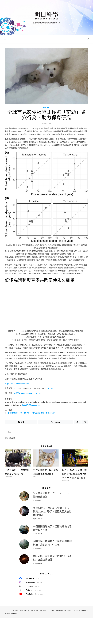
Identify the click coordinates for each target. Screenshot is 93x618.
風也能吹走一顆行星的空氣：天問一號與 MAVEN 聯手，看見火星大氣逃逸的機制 (52, 511)
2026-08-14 (37, 548)
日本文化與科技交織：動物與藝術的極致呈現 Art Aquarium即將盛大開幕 (74, 473)
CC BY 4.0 (50, 388)
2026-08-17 (37, 500)
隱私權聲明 (59, 610)
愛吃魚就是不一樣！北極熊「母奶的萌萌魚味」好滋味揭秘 (31, 413)
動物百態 (46, 108)
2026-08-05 (37, 533)
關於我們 (16, 610)
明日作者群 (43, 610)
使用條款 (67, 610)
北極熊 (8, 432)
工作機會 (51, 610)
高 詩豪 (12, 438)
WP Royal (14, 613)
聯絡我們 (23, 610)
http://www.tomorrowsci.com (17, 383)
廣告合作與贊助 (33, 610)
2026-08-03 (37, 518)
